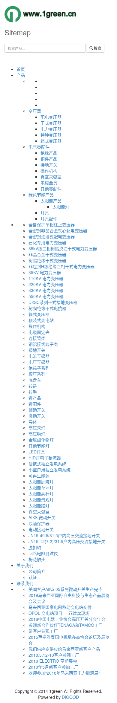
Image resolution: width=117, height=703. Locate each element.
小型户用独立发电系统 (49, 470)
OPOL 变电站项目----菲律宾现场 (58, 613)
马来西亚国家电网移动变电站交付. (60, 607)
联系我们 (24, 583)
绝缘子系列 (39, 368)
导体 (32, 422)
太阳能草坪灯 (41, 487)
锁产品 (34, 398)
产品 (20, 75)
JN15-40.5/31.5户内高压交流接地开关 (64, 535)
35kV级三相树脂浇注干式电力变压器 (62, 248)
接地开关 (48, 165)
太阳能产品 (51, 201)
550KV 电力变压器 (45, 296)
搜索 (97, 48)
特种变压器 (51, 135)
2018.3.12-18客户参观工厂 (53, 655)
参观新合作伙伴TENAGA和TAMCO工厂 (65, 625)
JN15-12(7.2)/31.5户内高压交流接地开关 (66, 541)
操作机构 (48, 171)
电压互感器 (39, 362)
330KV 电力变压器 (45, 290)
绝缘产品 (48, 153)
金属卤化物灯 (41, 440)
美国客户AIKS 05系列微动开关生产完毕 (65, 589)
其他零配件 (51, 189)
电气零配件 (39, 147)
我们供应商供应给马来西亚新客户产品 (64, 649)
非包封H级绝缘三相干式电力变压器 (61, 266)
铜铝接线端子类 (43, 344)
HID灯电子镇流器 (44, 458)
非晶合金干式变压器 (47, 254)
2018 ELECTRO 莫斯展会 (52, 661)
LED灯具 (36, 452)
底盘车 (34, 380)
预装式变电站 (41, 320)
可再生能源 (39, 476)
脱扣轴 (34, 547)
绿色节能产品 (41, 195)
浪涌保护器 (39, 523)
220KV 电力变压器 (45, 284)
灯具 (44, 213)
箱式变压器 (51, 141)
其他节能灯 (39, 446)
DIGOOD (70, 697)
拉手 (32, 392)
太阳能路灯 (39, 505)
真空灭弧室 (51, 177)
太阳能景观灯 (41, 499)
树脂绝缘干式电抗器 (47, 308)
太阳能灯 (60, 207)
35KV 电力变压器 (44, 272)
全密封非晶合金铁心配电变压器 (57, 230)
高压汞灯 (36, 428)
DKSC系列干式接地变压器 (52, 302)
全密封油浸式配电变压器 (51, 236)
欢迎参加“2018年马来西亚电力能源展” (64, 673)
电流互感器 (39, 356)
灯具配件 (48, 218)
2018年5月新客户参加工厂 (53, 667)
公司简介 (36, 571)
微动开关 (36, 416)
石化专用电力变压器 (47, 242)
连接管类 (36, 338)
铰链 (32, 386)
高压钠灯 (36, 434)
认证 (32, 577)
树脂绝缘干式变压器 (47, 260)
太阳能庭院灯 (41, 482)
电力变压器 (51, 129)
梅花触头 (36, 559)
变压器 (34, 111)
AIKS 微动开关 (42, 517)
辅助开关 (36, 410)
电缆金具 (48, 183)
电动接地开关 (41, 529)
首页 (20, 69)
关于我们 (24, 565)
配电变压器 (51, 117)
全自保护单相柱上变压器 (51, 224)
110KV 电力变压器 (45, 278)
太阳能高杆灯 (41, 493)
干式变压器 (51, 123)
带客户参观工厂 (43, 631)
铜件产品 (48, 159)
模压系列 (36, 374)
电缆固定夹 (39, 332)
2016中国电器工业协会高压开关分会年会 (66, 619)
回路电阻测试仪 (43, 553)
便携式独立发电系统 (47, 464)
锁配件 (34, 404)
